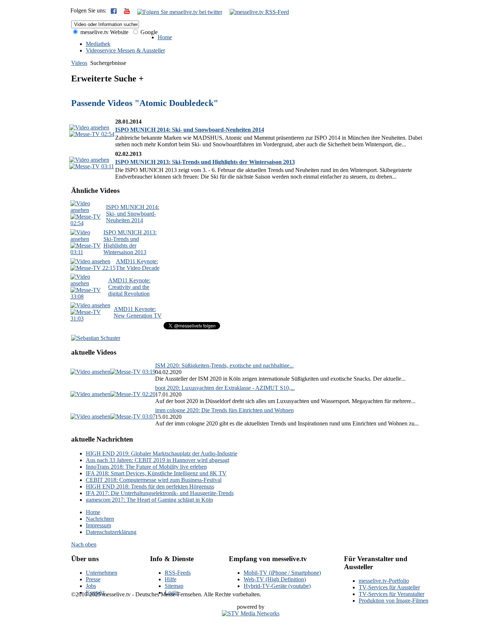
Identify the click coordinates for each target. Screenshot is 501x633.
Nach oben (83, 544)
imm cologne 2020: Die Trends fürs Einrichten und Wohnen (224, 410)
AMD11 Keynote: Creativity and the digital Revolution (129, 287)
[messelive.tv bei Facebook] (114, 12)
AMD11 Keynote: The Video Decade (138, 264)
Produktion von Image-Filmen (393, 600)
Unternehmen (101, 573)
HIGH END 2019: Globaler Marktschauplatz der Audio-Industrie (161, 453)
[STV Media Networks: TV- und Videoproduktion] (250, 613)
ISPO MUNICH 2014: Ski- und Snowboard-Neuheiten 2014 (189, 130)
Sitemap (174, 586)
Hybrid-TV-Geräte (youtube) (277, 586)
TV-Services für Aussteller (389, 587)
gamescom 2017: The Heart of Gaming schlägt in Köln (149, 500)
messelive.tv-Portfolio (384, 581)
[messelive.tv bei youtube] (127, 12)
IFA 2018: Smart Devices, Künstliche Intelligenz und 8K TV (156, 473)
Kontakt (95, 592)
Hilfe (170, 579)
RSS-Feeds (178, 573)
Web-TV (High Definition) (275, 579)
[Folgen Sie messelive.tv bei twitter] (179, 12)
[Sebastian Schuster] (95, 338)
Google (148, 32)
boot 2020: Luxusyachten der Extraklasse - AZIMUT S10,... (225, 388)
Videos (79, 63)
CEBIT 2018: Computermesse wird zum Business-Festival (154, 480)
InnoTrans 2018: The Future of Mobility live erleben (146, 467)
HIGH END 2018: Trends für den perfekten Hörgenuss (150, 486)
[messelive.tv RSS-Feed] (259, 12)
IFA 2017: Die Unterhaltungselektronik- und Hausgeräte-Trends (160, 493)
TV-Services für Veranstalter (391, 594)
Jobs (91, 586)
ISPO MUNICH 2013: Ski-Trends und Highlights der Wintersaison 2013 (205, 162)
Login (172, 592)
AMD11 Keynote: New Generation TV (138, 312)
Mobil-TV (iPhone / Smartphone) (282, 573)
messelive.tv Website (103, 32)
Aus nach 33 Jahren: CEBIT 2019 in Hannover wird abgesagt (157, 460)
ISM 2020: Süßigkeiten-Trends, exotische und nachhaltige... (224, 365)
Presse (93, 579)
